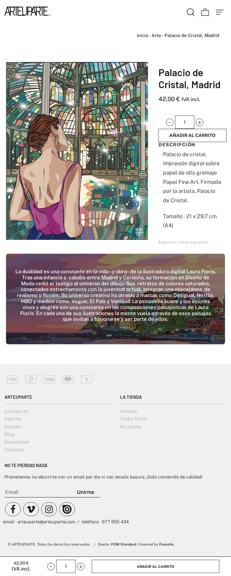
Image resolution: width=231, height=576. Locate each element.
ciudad (182, 242)
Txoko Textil (133, 418)
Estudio (13, 426)
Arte (156, 35)
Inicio (142, 35)
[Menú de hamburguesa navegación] (220, 11)
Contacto (14, 449)
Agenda (13, 418)
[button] (170, 122)
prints (203, 242)
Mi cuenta (130, 426)
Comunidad (17, 441)
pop (193, 242)
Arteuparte (16, 411)
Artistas (128, 411)
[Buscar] (191, 11)
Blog (9, 434)
